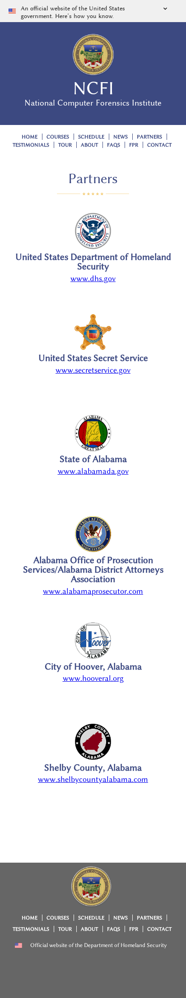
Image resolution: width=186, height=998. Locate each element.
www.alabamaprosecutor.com (93, 591)
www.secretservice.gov (93, 370)
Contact (159, 145)
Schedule (91, 137)
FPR (133, 145)
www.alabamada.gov (93, 471)
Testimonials (31, 145)
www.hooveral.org (93, 678)
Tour (65, 145)
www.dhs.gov (93, 278)
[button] (93, 11)
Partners (149, 137)
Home (29, 137)
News (120, 137)
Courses (57, 137)
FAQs (113, 145)
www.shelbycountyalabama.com (93, 779)
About (89, 145)
